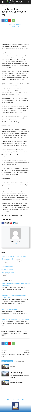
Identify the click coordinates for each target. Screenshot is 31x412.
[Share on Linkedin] (14, 223)
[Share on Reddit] (8, 223)
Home (3, 5)
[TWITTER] (23, 400)
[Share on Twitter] (5, 223)
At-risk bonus (19, 331)
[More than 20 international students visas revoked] (5, 382)
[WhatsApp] (13, 20)
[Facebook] (3, 20)
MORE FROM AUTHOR (19, 361)
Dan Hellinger (5, 333)
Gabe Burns (5, 17)
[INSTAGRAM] (18, 400)
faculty (19, 333)
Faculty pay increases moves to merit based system (15, 319)
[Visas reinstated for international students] (5, 366)
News (7, 5)
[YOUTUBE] (8, 400)
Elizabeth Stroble (13, 333)
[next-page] (5, 388)
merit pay (25, 333)
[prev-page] (2, 388)
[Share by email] (16, 223)
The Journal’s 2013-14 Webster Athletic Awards (23, 353)
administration (12, 331)
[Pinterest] (9, 20)
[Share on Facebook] (3, 223)
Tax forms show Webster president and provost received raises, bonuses (21, 256)
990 (6, 331)
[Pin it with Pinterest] (11, 223)
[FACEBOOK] (13, 400)
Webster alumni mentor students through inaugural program (8, 354)
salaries (3, 335)
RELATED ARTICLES (7, 361)
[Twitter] (6, 20)
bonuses (25, 331)
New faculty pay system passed (10, 309)
